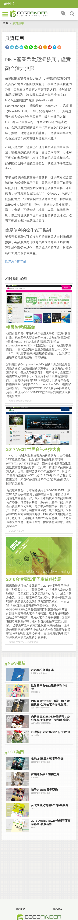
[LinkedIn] (17, 47)
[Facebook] (7, 47)
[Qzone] (54, 47)
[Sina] (50, 47)
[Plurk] (40, 47)
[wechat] (31, 47)
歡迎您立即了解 (15, 261)
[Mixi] (45, 47)
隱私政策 (57, 909)
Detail (39, 306)
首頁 (5, 23)
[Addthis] (59, 47)
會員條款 (20, 909)
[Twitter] (12, 47)
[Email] (21, 47)
